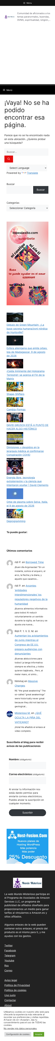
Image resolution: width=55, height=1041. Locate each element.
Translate (32, 172)
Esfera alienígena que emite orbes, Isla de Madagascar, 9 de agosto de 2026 (27, 352)
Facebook (10, 950)
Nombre (20, 759)
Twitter (8, 945)
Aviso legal (10, 980)
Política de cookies (15, 990)
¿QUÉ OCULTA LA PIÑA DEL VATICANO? (28, 718)
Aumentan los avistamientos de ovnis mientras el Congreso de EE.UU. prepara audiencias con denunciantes (31, 644)
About (8, 1005)
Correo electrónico (26, 774)
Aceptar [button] (38, 1034)
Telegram (9, 955)
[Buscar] (8, 159)
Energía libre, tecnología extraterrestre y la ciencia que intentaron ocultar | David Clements (27, 481)
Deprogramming (16, 521)
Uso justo (10, 995)
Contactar (10, 1000)
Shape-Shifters (15, 394)
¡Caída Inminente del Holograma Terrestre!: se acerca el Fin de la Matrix (26, 375)
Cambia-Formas (16, 409)
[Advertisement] (27, 56)
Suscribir (27, 812)
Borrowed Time (35, 562)
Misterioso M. (23, 713)
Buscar (11, 184)
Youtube (9, 960)
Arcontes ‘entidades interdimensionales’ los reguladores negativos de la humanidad (31, 594)
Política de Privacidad (17, 985)
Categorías (13, 202)
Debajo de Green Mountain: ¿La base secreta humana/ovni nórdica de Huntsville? (27, 328)
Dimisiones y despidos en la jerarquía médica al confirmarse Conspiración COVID (25, 451)
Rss (6, 965)
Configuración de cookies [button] (17, 1034)
